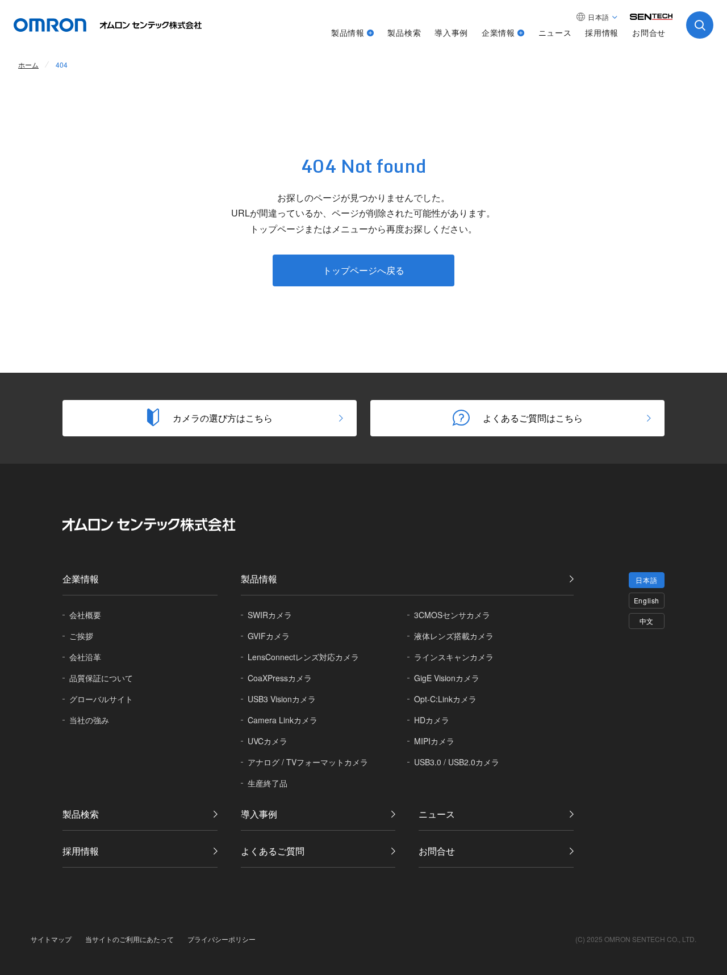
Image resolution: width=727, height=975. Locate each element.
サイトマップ (51, 939)
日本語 (646, 580)
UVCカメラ (267, 741)
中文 (647, 621)
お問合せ (649, 32)
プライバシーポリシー (221, 939)
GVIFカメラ (269, 635)
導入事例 (451, 32)
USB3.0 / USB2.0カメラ (456, 762)
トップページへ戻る (363, 270)
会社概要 (85, 614)
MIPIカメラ (434, 741)
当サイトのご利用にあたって (129, 939)
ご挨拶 (81, 635)
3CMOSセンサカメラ (452, 614)
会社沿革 (85, 657)
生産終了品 (267, 783)
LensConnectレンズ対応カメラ (303, 657)
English (646, 600)
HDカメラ (431, 720)
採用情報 (602, 32)
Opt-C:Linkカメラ (445, 699)
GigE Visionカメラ (446, 678)
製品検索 (404, 32)
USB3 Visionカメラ (282, 699)
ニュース (555, 32)
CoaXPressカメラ (280, 678)
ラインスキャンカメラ (454, 657)
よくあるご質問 (272, 850)
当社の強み (89, 720)
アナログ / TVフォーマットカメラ (308, 762)
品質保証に (101, 678)
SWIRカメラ (270, 614)
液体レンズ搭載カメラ (454, 635)
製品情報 (348, 32)
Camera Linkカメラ (282, 720)
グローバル (101, 699)
